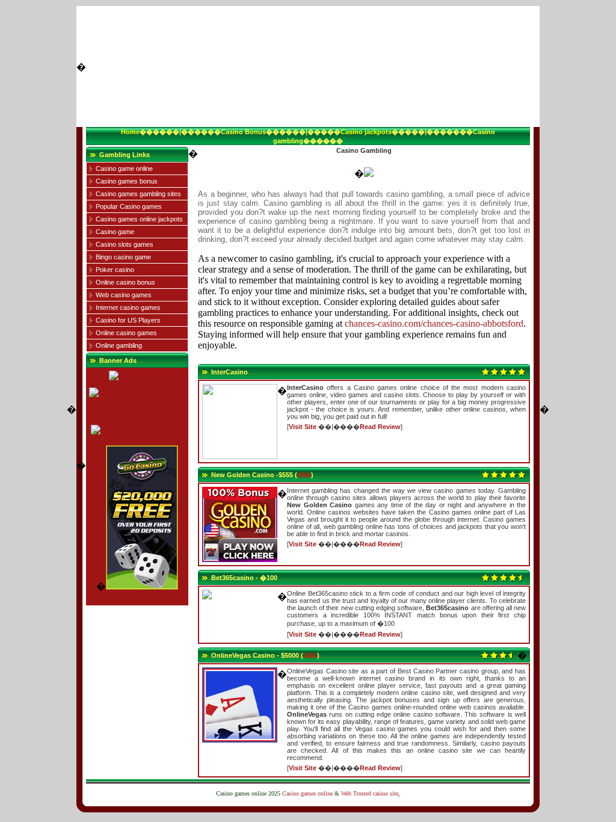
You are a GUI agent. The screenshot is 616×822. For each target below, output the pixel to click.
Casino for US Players (128, 320)
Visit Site (302, 426)
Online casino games (126, 332)
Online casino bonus (125, 282)
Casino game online (124, 168)
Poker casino (115, 269)
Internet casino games (128, 307)
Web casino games (124, 294)
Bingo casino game (123, 257)
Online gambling (119, 345)
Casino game (115, 231)
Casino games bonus (127, 181)
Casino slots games (124, 244)
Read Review (380, 426)
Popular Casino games (129, 206)
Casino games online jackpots (139, 219)
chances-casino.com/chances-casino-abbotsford (434, 323)
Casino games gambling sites (138, 193)
